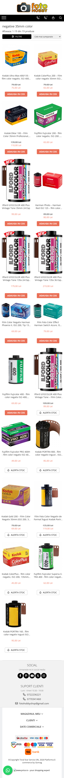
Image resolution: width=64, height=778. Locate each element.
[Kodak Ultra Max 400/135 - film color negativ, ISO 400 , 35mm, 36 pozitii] (16, 58)
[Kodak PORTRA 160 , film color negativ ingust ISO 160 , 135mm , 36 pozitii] (16, 614)
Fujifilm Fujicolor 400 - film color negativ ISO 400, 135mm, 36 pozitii (16, 396)
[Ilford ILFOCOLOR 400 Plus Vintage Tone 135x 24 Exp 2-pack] (16, 252)
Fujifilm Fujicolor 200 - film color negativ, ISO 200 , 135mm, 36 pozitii (48, 135)
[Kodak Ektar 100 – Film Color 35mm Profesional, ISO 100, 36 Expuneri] (16, 115)
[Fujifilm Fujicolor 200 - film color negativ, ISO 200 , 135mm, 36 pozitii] (48, 115)
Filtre (18, 36)
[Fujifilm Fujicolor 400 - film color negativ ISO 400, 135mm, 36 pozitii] (16, 369)
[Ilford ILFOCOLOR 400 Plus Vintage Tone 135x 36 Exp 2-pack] (48, 252)
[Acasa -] (32, 7)
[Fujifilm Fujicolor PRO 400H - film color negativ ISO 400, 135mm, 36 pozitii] (16, 434)
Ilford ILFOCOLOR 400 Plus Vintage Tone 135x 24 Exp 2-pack (16, 279)
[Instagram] (44, 675)
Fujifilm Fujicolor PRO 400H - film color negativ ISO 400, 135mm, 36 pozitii (16, 453)
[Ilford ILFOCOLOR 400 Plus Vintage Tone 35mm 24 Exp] (16, 180)
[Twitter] (38, 675)
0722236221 (33, 694)
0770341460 (33, 699)
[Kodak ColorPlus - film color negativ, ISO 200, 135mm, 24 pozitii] (16, 556)
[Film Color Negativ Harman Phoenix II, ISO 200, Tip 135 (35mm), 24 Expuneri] (16, 311)
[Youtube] (32, 675)
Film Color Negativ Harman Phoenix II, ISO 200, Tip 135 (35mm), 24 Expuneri (16, 324)
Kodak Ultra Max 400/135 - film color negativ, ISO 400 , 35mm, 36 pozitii (16, 77)
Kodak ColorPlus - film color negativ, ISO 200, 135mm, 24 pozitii (16, 575)
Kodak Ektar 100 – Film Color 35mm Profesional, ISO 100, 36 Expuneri (16, 135)
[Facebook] (20, 675)
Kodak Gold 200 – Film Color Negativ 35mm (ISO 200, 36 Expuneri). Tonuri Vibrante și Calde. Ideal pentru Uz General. (16, 518)
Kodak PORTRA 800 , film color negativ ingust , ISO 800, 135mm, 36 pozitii (48, 453)
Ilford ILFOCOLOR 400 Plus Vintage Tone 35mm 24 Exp (16, 207)
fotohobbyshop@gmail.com (34, 703)
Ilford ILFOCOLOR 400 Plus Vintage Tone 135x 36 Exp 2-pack (48, 279)
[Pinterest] (26, 675)
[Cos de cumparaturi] (53, 18)
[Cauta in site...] (60, 18)
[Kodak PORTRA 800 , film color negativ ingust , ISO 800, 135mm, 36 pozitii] (48, 434)
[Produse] (4, 18)
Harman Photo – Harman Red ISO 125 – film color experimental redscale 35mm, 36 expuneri (48, 207)
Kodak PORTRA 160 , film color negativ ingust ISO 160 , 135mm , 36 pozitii (16, 633)
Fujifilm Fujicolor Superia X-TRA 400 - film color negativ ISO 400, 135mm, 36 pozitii (48, 575)
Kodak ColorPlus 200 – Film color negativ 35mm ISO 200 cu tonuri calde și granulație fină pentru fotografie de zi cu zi (48, 77)
